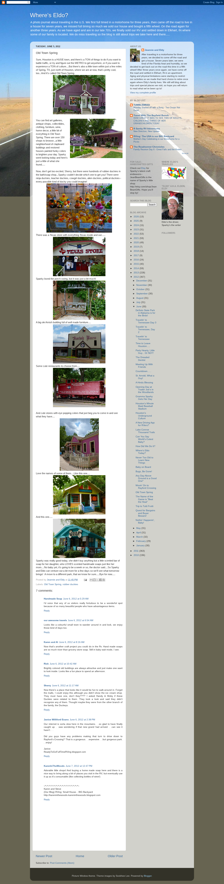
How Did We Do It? (145, 446)
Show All (185, 153)
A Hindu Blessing (144, 382)
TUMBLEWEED (141, 105)
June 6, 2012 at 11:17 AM (65, 685)
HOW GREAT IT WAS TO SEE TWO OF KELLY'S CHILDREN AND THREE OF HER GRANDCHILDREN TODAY (157, 121)
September (142, 293)
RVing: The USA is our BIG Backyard (153, 136)
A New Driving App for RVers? (145, 424)
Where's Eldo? (49, 15)
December (142, 280)
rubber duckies (70, 584)
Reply (47, 610)
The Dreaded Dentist (142, 358)
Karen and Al (51, 642)
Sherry (47, 685)
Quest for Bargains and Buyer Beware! (145, 513)
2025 (137, 221)
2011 (136, 551)
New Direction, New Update (146, 131)
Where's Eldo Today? (142, 451)
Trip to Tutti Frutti (144, 506)
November (142, 285)
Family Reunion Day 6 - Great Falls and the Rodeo (157, 149)
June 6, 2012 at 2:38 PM (82, 719)
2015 (137, 264)
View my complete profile (143, 92)
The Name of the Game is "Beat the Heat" (144, 499)
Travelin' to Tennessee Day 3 (146, 321)
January (140, 545)
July (138, 302)
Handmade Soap (53, 599)
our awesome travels (55, 620)
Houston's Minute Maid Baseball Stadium (145, 406)
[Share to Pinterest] (103, 579)
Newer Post (44, 856)
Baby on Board (143, 467)
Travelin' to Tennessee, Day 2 (145, 329)
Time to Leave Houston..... (143, 344)
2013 (137, 272)
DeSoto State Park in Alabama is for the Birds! (145, 313)
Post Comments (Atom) (62, 863)
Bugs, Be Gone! (144, 471)
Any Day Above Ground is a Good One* (146, 478)
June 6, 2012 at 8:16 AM (71, 642)
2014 (137, 268)
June (139, 306)
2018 (137, 251)
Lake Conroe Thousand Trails (145, 431)
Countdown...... (143, 371)
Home (80, 856)
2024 (137, 225)
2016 (137, 259)
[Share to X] (97, 579)
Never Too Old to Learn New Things (144, 460)
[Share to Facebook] (100, 579)
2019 (137, 247)
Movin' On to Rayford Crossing (146, 486)
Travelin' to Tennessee (143, 337)
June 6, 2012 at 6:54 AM (80, 620)
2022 (137, 234)
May (138, 528)
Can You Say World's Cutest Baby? (144, 439)
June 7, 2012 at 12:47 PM (79, 766)
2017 (137, 255)
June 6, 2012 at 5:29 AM (76, 599)
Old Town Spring (52, 584)
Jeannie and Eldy (154, 50)
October (140, 289)
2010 (137, 555)
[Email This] (91, 579)
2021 (137, 238)
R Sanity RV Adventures (146, 128)
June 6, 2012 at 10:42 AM (63, 664)
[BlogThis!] (94, 579)
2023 (137, 229)
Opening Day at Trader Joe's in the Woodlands (145, 389)
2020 (137, 242)
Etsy (143, 168)
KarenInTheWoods (54, 766)
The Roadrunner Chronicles (148, 147)
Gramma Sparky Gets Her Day (144, 397)
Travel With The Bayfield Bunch (151, 115)
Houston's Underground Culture (144, 415)
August (140, 298)
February (141, 541)
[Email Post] (85, 580)
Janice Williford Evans (56, 719)
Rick (46, 664)
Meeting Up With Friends (144, 365)
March (139, 537)
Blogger (148, 876)
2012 (137, 277)
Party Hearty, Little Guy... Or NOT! (145, 351)
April (139, 532)
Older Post (115, 856)
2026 (137, 216)
